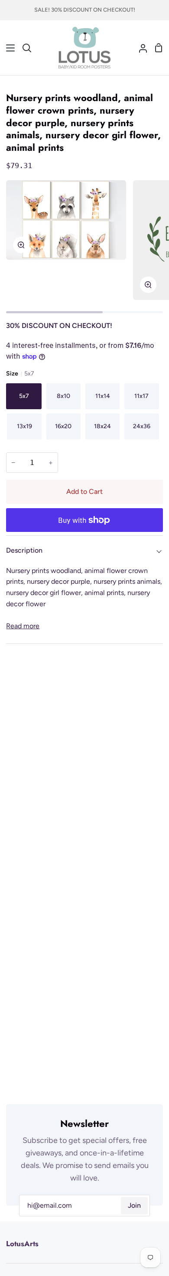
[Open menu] (8, 48)
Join (134, 1205)
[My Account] (139, 48)
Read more (22, 626)
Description (24, 550)
